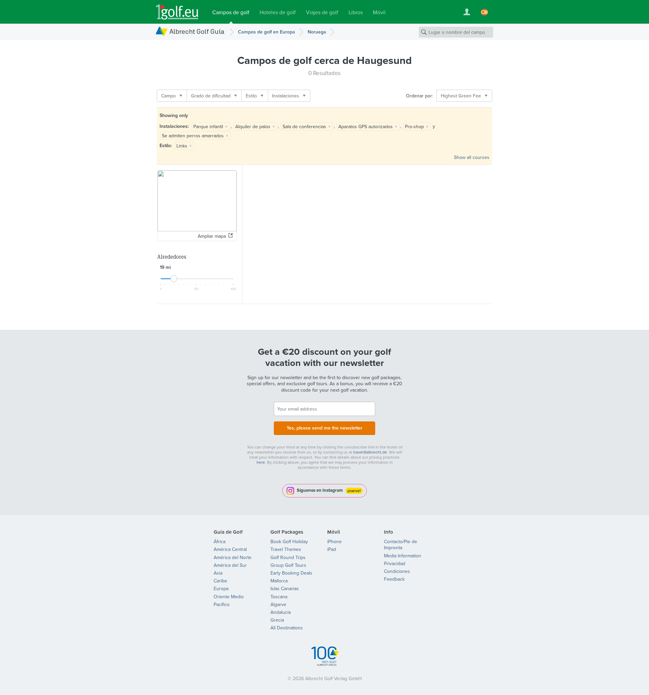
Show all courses (471, 157)
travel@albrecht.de (370, 452)
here (261, 462)
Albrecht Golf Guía (196, 31)
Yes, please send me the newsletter (324, 427)
